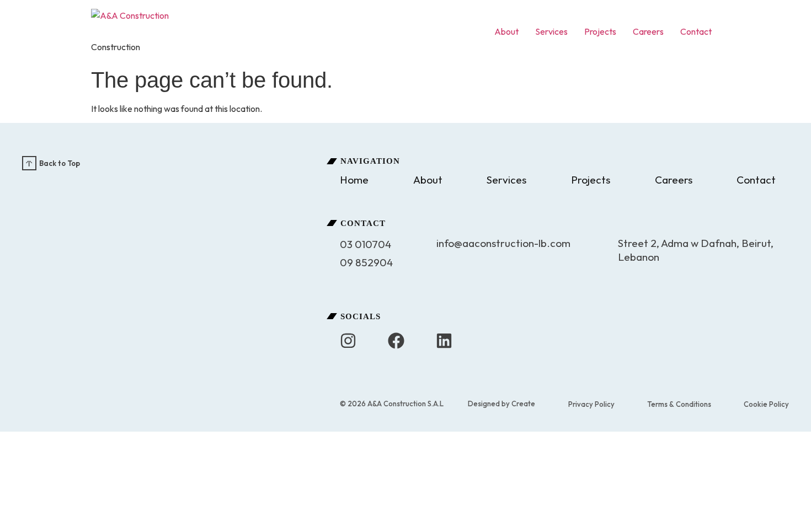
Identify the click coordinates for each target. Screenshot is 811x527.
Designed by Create (501, 403)
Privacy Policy (591, 404)
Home (354, 179)
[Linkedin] (444, 340)
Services (551, 31)
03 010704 (365, 244)
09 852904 (366, 262)
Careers (648, 31)
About (506, 31)
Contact (696, 31)
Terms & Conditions (679, 404)
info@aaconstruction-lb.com (503, 243)
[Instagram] (348, 340)
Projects (600, 31)
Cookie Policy (766, 404)
